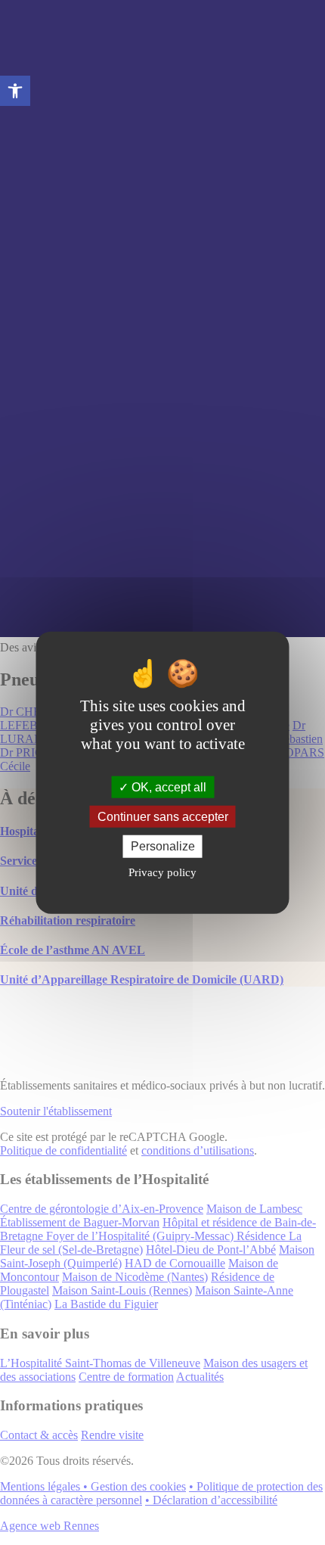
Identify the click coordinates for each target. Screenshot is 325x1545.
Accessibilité (15, 91)
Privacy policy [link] (162, 872)
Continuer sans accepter (163, 816)
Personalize (163, 846)
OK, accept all (167, 787)
